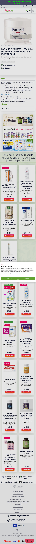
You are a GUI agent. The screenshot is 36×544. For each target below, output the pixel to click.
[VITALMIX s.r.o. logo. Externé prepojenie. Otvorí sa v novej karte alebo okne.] (2, 264)
